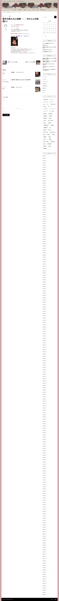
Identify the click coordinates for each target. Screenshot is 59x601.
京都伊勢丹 (45, 113)
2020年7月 (44, 250)
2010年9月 (44, 513)
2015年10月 (44, 378)
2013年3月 (44, 448)
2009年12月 (44, 529)
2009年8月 (44, 538)
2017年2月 (44, 342)
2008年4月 (44, 574)
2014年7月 (44, 412)
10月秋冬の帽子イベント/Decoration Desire (48, 66)
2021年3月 (44, 232)
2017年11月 (44, 322)
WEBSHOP (14, 1)
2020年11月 (44, 241)
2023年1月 (44, 185)
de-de (47, 104)
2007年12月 (44, 583)
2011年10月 (44, 486)
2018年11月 (44, 295)
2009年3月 (44, 549)
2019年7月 (44, 277)
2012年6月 (44, 468)
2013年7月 (44, 439)
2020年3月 (44, 259)
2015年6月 (44, 387)
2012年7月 (44, 466)
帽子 (50, 127)
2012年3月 (44, 475)
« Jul (45, 36)
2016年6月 (44, 360)
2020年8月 (44, 248)
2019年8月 (44, 275)
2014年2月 (44, 423)
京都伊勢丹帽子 (50, 113)
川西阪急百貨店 (45, 127)
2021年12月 (44, 214)
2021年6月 (44, 225)
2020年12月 (44, 239)
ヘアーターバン (45, 111)
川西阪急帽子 (52, 125)
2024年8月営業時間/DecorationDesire (47, 51)
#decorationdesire (46, 99)
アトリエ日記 (4, 1)
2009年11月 (44, 531)
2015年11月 (44, 376)
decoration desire (53, 104)
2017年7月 (44, 331)
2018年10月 (44, 297)
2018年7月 (44, 304)
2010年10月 (44, 511)
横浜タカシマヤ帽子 (46, 141)
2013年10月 (44, 432)
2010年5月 (44, 520)
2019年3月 (44, 286)
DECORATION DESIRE (9, 1)
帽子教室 (53, 134)
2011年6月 (44, 495)
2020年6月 (44, 252)
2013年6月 (44, 441)
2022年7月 (44, 198)
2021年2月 (44, 234)
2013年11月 (44, 430)
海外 (43, 90)
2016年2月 (44, 369)
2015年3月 (44, 394)
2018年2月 (44, 315)
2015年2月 (44, 396)
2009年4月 (44, 547)
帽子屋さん (48, 134)
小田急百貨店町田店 (46, 125)
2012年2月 (44, 477)
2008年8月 (44, 565)
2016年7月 (44, 358)
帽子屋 (44, 134)
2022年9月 (44, 194)
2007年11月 (44, 585)
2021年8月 (44, 223)
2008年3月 (44, 576)
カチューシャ (50, 106)
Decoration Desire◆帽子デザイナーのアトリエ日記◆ (29, 5)
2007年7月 (44, 594)
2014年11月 (44, 403)
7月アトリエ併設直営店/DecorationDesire (48, 43)
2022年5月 (44, 203)
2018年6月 (44, 306)
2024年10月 (44, 160)
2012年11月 (44, 457)
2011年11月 (44, 484)
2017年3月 (44, 340)
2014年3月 (44, 421)
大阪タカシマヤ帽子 (50, 120)
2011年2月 (44, 504)
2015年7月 (44, 385)
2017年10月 (44, 324)
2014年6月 (44, 414)
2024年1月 (44, 169)
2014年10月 (44, 405)
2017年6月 (44, 333)
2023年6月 (44, 178)
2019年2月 (44, 288)
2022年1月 (44, 212)
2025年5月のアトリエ (45, 45)
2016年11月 (44, 349)
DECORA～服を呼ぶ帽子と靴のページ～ (21, 1)
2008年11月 (44, 558)
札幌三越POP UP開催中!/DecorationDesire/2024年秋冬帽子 (21, 79)
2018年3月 (44, 313)
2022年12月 (44, 187)
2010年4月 (44, 522)
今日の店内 (44, 83)
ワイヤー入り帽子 (52, 111)
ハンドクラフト (45, 81)
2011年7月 (44, 493)
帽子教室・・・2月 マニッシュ (16, 87)
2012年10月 (44, 459)
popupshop (45, 106)
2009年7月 (44, 540)
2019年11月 (44, 268)
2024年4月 (44, 167)
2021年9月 (44, 221)
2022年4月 (44, 205)
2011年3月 (44, 502)
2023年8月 (44, 176)
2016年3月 (44, 367)
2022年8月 (44, 196)
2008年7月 (44, 567)
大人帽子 (45, 120)
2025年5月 (44, 158)
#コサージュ (51, 99)
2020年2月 (44, 261)
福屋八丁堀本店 (53, 141)
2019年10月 (44, 270)
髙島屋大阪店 (45, 148)
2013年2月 (44, 450)
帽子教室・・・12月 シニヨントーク (17, 72)
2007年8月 (44, 592)
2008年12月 (44, 556)
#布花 (44, 104)
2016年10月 (44, 351)
